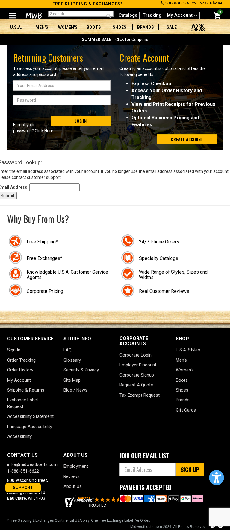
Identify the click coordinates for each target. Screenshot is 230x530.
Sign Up (190, 469)
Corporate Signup (136, 375)
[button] (216, 477)
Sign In (13, 350)
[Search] (108, 16)
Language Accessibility (29, 426)
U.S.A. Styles (188, 350)
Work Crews (197, 27)
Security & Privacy (81, 370)
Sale (172, 27)
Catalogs (128, 15)
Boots (94, 27)
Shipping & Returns (25, 390)
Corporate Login (135, 355)
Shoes (119, 27)
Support (23, 487)
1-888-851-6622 (180, 3)
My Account (180, 15)
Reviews (71, 476)
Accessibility (19, 436)
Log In (81, 121)
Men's (41, 27)
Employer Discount (137, 365)
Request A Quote (136, 385)
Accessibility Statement (30, 416)
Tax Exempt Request (139, 395)
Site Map (72, 380)
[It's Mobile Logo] (33, 15)
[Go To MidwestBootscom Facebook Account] (213, 526)
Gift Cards (186, 410)
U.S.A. (16, 27)
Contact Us (22, 455)
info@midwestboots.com (32, 464)
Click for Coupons (115, 39)
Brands (145, 27)
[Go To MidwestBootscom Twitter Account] (220, 526)
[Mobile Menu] (12, 13)
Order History (20, 370)
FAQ (67, 350)
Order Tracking (21, 360)
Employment (75, 466)
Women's (68, 27)
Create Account (187, 139)
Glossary (72, 360)
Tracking (152, 15)
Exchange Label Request (22, 403)
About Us (72, 486)
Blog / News (75, 390)
